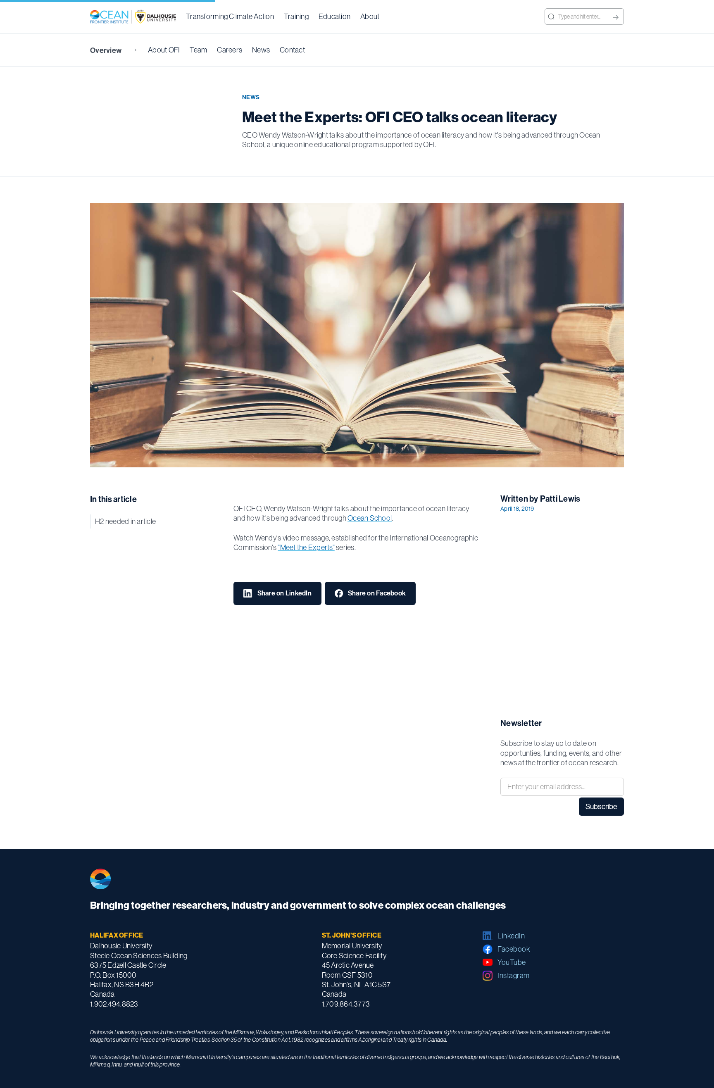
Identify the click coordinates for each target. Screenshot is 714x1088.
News (261, 50)
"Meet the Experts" (306, 547)
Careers (229, 50)
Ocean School (369, 518)
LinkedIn (511, 935)
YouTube (511, 962)
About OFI (164, 50)
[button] (230, 16)
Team (198, 50)
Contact (292, 50)
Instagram (513, 975)
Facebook (513, 949)
